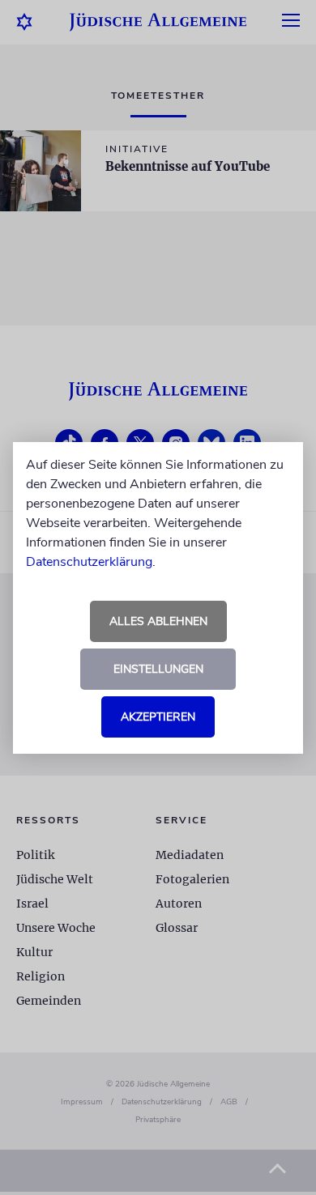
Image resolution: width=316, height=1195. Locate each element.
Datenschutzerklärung (89, 562)
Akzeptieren (158, 717)
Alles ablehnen (158, 621)
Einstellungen (158, 669)
